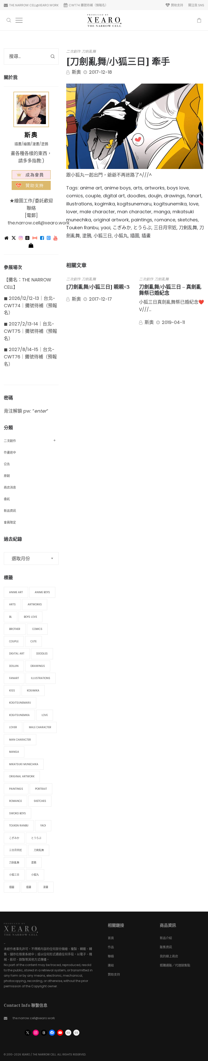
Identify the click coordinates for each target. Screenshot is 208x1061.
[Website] (6, 238)
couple (93, 195)
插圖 (134, 236)
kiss (12, 690)
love (193, 204)
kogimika (105, 204)
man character (134, 211)
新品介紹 (166, 938)
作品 (111, 947)
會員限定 (10, 522)
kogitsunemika (170, 204)
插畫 (146, 236)
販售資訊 (166, 947)
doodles (136, 195)
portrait (41, 789)
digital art (114, 195)
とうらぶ (142, 227)
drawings (174, 195)
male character (97, 211)
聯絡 (111, 956)
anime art (91, 188)
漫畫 (45, 887)
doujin (155, 195)
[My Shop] (31, 245)
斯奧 (76, 72)
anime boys (117, 188)
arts (137, 188)
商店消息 (10, 487)
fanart (194, 195)
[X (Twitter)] (14, 238)
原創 (7, 476)
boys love (178, 188)
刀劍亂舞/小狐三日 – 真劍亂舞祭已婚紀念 (170, 289)
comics (74, 195)
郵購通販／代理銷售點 (175, 965)
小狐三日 (103, 236)
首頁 (111, 938)
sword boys (17, 813)
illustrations (79, 204)
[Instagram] (21, 238)
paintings (141, 220)
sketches (188, 220)
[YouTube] (56, 238)
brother (14, 629)
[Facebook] (42, 238)
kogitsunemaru (134, 204)
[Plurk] (35, 238)
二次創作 (73, 51)
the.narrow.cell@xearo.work (39, 223)
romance (164, 220)
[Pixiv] (49, 238)
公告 (7, 464)
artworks (155, 188)
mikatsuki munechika (23, 764)
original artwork (111, 220)
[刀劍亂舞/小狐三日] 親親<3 (97, 286)
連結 (111, 965)
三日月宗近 (165, 227)
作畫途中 (10, 452)
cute (33, 641)
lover (71, 211)
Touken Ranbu (82, 227)
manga (162, 211)
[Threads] (27, 238)
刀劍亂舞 (89, 51)
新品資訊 (10, 511)
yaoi (105, 227)
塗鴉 (86, 236)
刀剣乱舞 (188, 227)
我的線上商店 (169, 956)
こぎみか (122, 227)
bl (10, 617)
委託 (7, 499)
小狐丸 (121, 236)
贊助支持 (114, 974)
